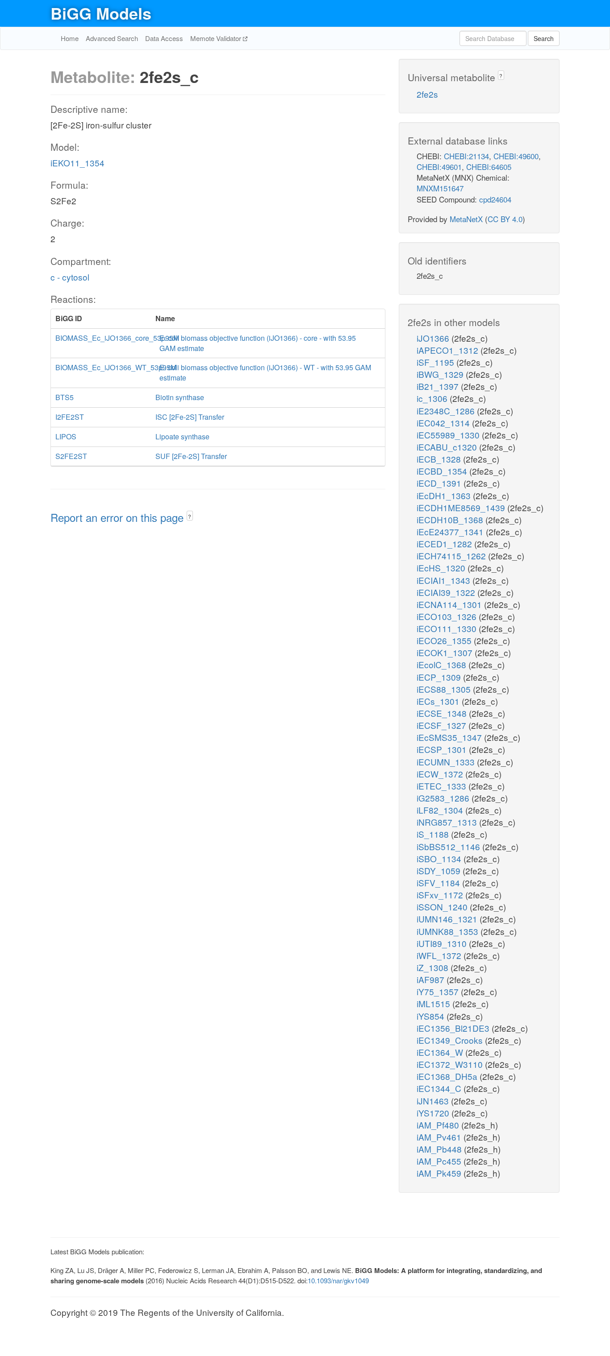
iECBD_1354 (443, 471)
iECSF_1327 (442, 725)
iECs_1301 (439, 701)
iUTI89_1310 (443, 943)
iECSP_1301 (443, 749)
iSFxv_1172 (441, 895)
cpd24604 (495, 199)
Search (544, 38)
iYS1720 (434, 1113)
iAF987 (432, 979)
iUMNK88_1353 (448, 931)
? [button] (189, 516)
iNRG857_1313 (448, 822)
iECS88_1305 (445, 689)
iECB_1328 (440, 459)
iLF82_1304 (441, 810)
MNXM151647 (440, 188)
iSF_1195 (436, 362)
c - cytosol (69, 277)
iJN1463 (434, 1101)
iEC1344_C (440, 1088)
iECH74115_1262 (452, 556)
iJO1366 (434, 338)
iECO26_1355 (445, 640)
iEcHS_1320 (442, 568)
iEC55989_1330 (449, 435)
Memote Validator (216, 38)
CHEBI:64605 (488, 166)
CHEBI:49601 (439, 166)
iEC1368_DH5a (448, 1076)
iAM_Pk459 (440, 1173)
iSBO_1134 (440, 858)
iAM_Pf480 (439, 1125)
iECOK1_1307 (446, 652)
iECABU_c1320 (448, 447)
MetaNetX (466, 218)
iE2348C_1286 (447, 411)
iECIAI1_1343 (444, 580)
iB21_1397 (439, 386)
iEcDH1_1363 (445, 495)
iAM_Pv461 (440, 1137)
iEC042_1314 (444, 423)
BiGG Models (100, 13)
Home (70, 38)
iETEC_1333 (442, 786)
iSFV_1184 (439, 882)
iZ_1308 (434, 967)
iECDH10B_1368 (451, 519)
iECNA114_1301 (450, 604)
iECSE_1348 (443, 713)
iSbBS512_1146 (449, 846)
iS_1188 (434, 834)
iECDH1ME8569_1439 (462, 507)
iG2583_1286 (444, 798)
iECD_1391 (440, 483)
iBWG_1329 (441, 374)
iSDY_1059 (440, 870)
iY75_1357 (439, 991)
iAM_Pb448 (440, 1149)
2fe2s (427, 94)
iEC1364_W (441, 1052)
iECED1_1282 (445, 543)
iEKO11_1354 (77, 163)
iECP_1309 (440, 677)
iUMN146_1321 (448, 919)
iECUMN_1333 (447, 762)
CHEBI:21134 (466, 155)
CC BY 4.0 (505, 218)
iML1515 (434, 1003)
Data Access (164, 38)
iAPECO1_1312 (448, 350)
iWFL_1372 (440, 955)
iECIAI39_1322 (447, 592)
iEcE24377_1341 (451, 531)
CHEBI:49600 (516, 155)
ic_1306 (433, 398)
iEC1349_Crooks (451, 1040)
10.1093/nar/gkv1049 (338, 1280)
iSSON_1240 (443, 907)
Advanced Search (112, 38)
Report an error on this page (118, 517)
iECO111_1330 (448, 628)
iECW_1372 (441, 774)
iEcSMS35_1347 (450, 737)
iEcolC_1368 (442, 664)
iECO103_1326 (448, 616)
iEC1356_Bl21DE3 (454, 1028)
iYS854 (432, 1016)
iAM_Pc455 (440, 1161)
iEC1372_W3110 (451, 1064)
